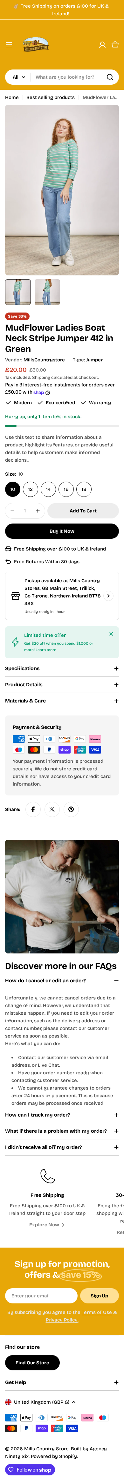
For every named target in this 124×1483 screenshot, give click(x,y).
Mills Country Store (46, 1449)
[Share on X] (52, 809)
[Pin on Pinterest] (71, 809)
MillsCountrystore (44, 360)
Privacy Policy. (62, 1320)
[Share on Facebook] (33, 809)
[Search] (110, 77)
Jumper (94, 360)
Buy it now (62, 531)
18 (84, 489)
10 (12, 489)
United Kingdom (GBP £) (41, 1402)
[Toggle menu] (9, 45)
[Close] (111, 634)
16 (66, 489)
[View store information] (108, 596)
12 (30, 489)
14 (48, 489)
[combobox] (62, 77)
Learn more (46, 650)
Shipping (41, 377)
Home (12, 97)
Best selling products (50, 97)
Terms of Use (97, 1312)
